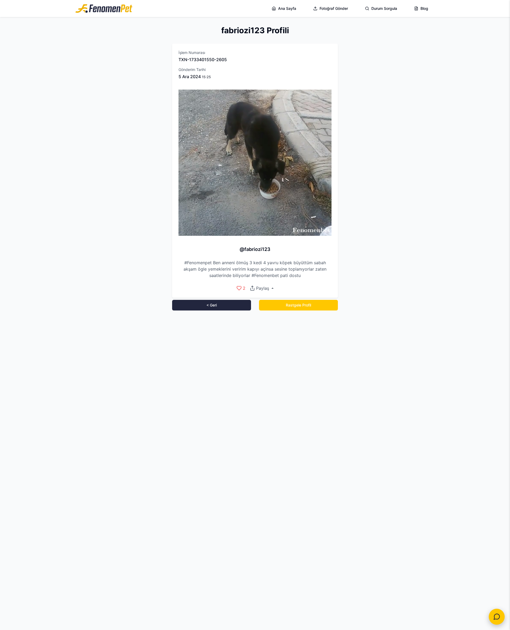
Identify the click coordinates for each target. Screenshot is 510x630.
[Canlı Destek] (497, 617)
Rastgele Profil (298, 305)
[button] (261, 288)
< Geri (211, 305)
